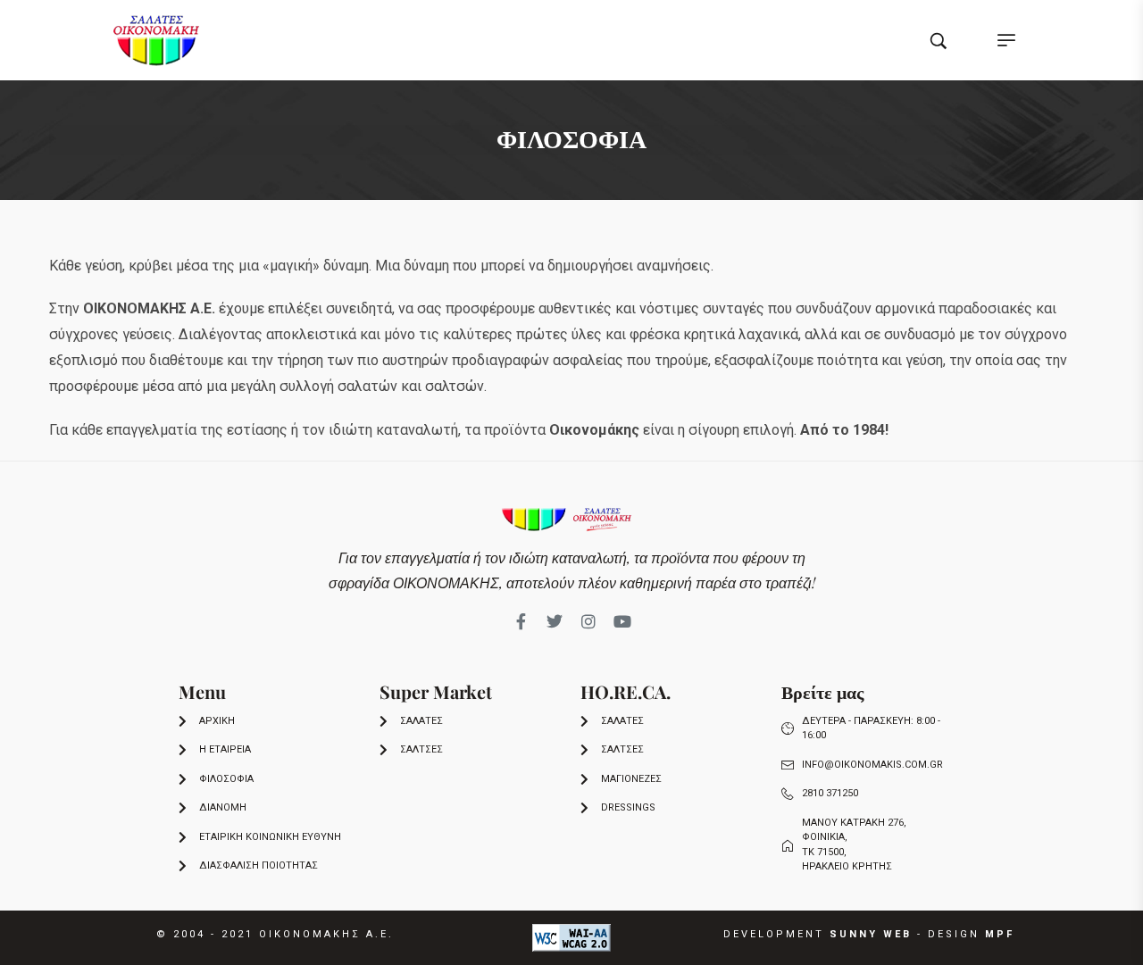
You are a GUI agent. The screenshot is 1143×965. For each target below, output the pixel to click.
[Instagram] (588, 621)
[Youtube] (622, 621)
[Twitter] (554, 621)
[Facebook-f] (521, 621)
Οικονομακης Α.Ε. (326, 934)
